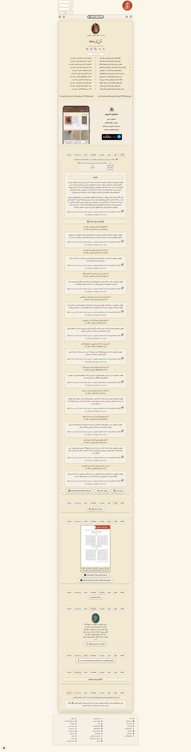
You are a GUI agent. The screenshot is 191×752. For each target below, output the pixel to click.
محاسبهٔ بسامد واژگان (97, 509)
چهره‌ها (73, 724)
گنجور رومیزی (96, 721)
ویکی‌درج (92, 167)
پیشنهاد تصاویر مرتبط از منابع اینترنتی (97, 575)
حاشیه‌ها (69, 155)
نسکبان (98, 741)
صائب (103, 35)
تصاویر (109, 155)
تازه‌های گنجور (128, 736)
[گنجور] (127, 5)
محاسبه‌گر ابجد (96, 731)
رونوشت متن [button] (119, 491)
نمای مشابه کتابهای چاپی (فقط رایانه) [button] (81, 491)
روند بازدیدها (78, 155)
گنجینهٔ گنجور (97, 729)
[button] (131, 17)
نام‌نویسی (101, 703)
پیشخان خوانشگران (95, 736)
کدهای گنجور (97, 719)
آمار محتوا (72, 729)
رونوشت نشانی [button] (103, 491)
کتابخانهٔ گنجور (96, 726)
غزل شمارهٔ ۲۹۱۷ (95, 41)
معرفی (73, 719)
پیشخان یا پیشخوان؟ (95, 739)
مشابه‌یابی (129, 734)
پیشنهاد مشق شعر (96, 597)
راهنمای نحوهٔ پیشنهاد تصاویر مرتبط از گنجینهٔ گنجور (97, 580)
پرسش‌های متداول (70, 721)
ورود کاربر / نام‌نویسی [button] (96, 17)
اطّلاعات (122, 155)
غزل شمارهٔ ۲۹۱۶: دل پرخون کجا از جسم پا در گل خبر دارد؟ (76, 96)
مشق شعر (101, 155)
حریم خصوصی (71, 741)
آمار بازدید (72, 734)
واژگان (115, 155)
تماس (73, 739)
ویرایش (89, 215)
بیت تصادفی (129, 721)
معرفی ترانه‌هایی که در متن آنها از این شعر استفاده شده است (97, 661)
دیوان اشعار (96, 35)
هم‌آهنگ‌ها (93, 155)
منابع (73, 736)
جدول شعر (129, 724)
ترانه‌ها (85, 155)
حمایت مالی (71, 726)
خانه (131, 719)
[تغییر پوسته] (4, 748)
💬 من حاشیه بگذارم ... (79, 697)
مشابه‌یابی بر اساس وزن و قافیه (96, 644)
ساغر (99, 724)
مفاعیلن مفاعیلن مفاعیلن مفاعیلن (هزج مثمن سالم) (93, 163)
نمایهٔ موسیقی (128, 729)
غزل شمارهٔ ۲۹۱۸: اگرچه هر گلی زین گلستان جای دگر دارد (114, 96)
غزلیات (89, 35)
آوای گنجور (97, 734)
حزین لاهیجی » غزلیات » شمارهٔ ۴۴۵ (95, 624)
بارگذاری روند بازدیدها (95, 679)
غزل (92, 165)
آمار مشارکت (71, 731)
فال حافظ (129, 726)
